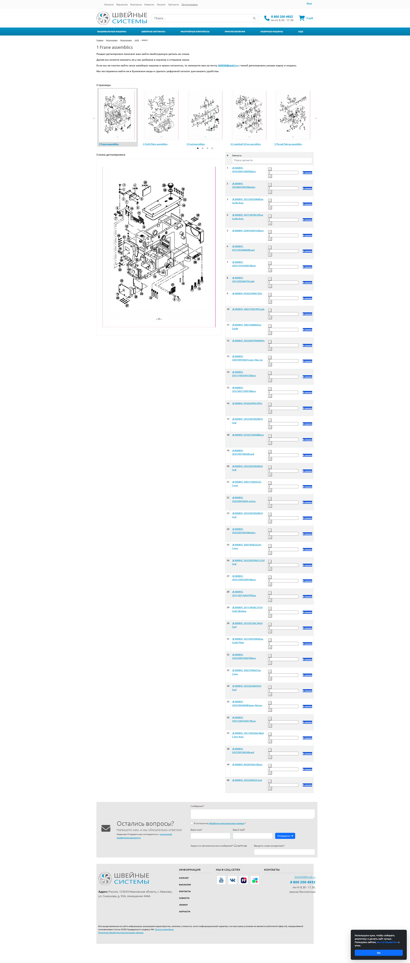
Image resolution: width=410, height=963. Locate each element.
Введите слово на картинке (269, 845)
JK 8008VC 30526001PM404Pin (248, 340)
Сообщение (197, 806)
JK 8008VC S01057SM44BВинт (248, 435)
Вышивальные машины (111, 31)
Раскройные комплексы (195, 31)
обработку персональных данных (226, 823)
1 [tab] (197, 148)
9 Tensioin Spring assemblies (244, 144)
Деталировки (112, 40)
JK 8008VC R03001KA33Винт (247, 764)
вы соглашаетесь (387, 942)
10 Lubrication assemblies (287, 144)
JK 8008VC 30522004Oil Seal (247, 780)
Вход (309, 3)
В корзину (307, 173)
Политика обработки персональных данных (121, 932)
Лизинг (183, 905)
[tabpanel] (117, 117)
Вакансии (185, 885)
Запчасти (184, 911)
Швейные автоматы (153, 31)
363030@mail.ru (305, 877)
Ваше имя (196, 829)
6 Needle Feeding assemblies (113, 144)
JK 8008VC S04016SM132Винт (248, 230)
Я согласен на (220, 823)
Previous (94, 117)
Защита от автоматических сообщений (212, 845)
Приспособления (235, 31)
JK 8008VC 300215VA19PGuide (248, 309)
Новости (184, 898)
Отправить (284, 835)
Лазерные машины (271, 31)
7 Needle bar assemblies (155, 144)
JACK (137, 40)
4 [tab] (212, 148)
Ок (379, 952)
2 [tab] (202, 148)
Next (316, 117)
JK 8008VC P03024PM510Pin (247, 403)
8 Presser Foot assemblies (200, 144)
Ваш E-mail (239, 829)
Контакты (185, 891)
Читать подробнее (164, 929)
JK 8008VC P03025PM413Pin (247, 293)
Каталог (184, 878)
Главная (99, 40)
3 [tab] (207, 148)
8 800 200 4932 (282, 16)
